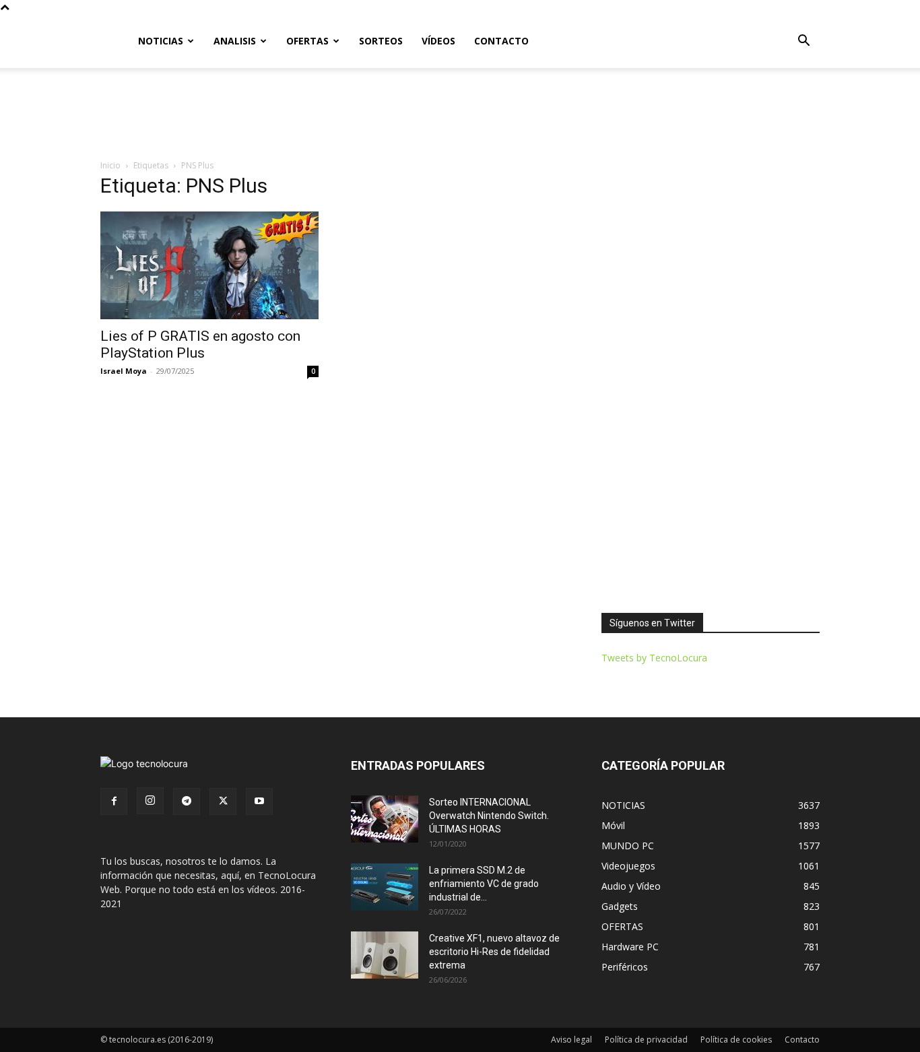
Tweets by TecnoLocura (654, 657)
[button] (803, 42)
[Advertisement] (460, 114)
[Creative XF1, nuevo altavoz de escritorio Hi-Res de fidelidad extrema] (384, 955)
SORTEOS (381, 40)
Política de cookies (736, 1039)
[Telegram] (186, 801)
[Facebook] (113, 801)
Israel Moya (123, 371)
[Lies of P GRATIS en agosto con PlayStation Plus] (209, 265)
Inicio (110, 165)
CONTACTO (501, 40)
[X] (222, 801)
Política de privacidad (646, 1039)
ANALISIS (234, 40)
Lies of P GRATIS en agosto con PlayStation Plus (200, 344)
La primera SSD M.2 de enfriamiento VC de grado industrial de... (484, 883)
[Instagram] (150, 800)
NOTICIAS (160, 40)
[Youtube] (259, 801)
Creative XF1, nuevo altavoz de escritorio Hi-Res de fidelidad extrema (494, 952)
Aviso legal (571, 1039)
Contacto (802, 1039)
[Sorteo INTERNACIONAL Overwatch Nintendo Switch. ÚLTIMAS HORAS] (384, 819)
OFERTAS (307, 40)
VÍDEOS (438, 40)
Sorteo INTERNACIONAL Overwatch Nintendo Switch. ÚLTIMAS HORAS (489, 815)
